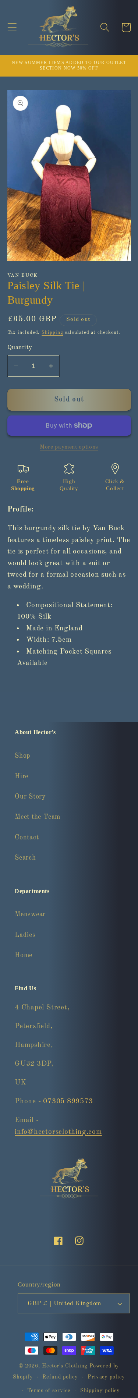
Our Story (30, 796)
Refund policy (60, 1377)
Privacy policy (106, 1377)
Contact (27, 837)
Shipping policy (100, 1390)
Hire (21, 776)
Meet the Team (37, 817)
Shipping (52, 332)
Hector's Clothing (65, 1366)
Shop (22, 756)
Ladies (25, 935)
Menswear (30, 914)
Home (23, 955)
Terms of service (49, 1390)
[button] (11, 27)
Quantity (19, 347)
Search (25, 857)
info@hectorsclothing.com (58, 1132)
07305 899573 (68, 1101)
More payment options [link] (69, 447)
